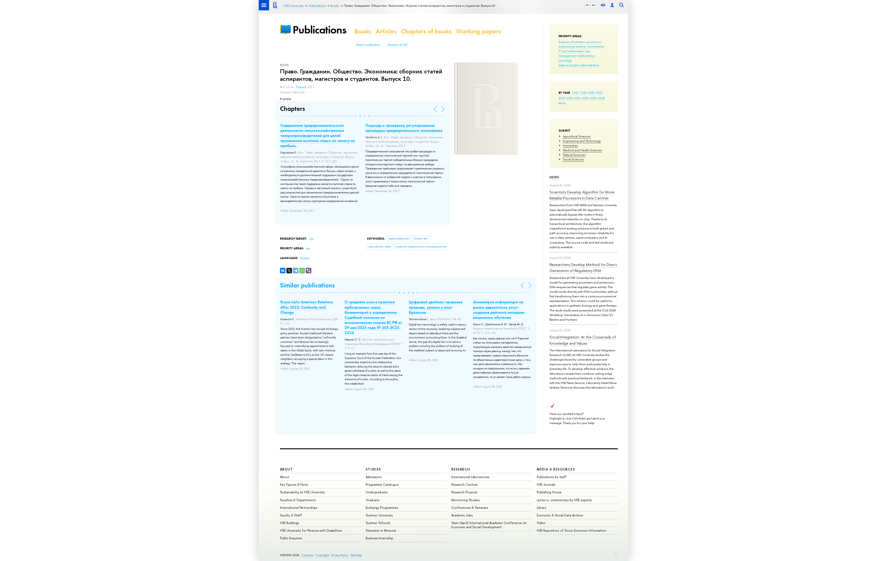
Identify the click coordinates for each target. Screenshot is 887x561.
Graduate (373, 500)
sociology (565, 60)
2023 (562, 98)
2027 (575, 92)
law (588, 51)
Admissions (373, 477)
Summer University (379, 515)
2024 (599, 92)
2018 (601, 98)
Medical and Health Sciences (582, 150)
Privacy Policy (339, 555)
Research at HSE (398, 45)
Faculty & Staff (291, 515)
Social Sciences (573, 159)
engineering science (572, 46)
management (568, 56)
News (554, 177)
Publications (319, 30)
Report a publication (368, 45)
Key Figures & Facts (294, 484)
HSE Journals (546, 484)
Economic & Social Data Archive (560, 515)
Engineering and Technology (582, 141)
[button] (355, 116)
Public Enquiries (291, 538)
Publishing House (549, 492)
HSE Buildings (289, 523)
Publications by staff (552, 477)
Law (311, 239)
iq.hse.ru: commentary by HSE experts (564, 500)
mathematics (586, 56)
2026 (583, 92)
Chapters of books (426, 31)
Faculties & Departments (298, 500)
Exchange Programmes (382, 507)
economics (593, 42)
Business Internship (379, 538)
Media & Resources (556, 469)
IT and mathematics (571, 51)
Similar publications (307, 285)
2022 (569, 98)
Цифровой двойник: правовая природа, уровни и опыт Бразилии (435, 307)
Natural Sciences (574, 155)
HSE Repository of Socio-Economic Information (571, 530)
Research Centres (464, 484)
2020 (585, 98)
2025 (591, 92)
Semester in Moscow (381, 530)
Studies (373, 469)
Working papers (478, 31)
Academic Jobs (462, 515)
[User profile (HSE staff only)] (612, 5)
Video (541, 523)
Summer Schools (378, 523)
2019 (593, 98)
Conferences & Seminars (469, 507)
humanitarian (595, 46)
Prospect (301, 87)
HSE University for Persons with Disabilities (311, 530)
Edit (616, 554)
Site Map (356, 555)
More (562, 103)
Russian (304, 258)
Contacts (307, 555)
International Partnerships (298, 507)
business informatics (572, 42)
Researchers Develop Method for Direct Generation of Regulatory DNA (583, 267)
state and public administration (579, 65)
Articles (386, 31)
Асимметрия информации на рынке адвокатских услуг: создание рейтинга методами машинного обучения (499, 309)
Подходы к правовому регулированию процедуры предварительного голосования (403, 128)
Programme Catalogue (382, 484)
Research (460, 469)
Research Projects (464, 492)
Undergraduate (377, 492)
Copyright (322, 555)
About (286, 469)
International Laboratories (470, 477)
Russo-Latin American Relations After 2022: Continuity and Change (306, 307)
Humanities (570, 145)
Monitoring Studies (465, 500)
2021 (577, 98)
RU (587, 5)
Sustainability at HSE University (302, 492)
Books (362, 31)
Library (541, 507)
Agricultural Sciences (576, 136)
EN (593, 5)
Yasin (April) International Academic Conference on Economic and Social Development (489, 525)
